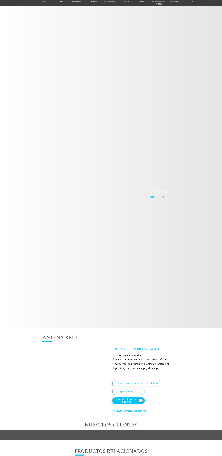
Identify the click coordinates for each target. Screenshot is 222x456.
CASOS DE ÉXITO (109, 2)
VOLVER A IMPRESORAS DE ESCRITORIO (131, 411)
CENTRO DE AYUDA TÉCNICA (158, 3)
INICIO (44, 2)
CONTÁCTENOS (175, 2)
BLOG (142, 2)
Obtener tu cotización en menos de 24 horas (137, 383)
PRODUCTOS (76, 2)
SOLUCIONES (93, 2)
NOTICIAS (126, 2)
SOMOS (60, 2)
